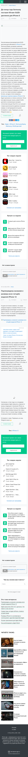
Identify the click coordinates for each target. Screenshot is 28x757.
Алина (12, 286)
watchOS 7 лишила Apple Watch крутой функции (15, 250)
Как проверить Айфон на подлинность (20, 663)
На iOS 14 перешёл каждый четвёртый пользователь (15, 243)
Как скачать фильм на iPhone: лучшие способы (19, 705)
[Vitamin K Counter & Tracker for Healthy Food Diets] (6, 174)
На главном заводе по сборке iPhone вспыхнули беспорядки (16, 546)
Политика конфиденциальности (14, 753)
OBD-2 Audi (12, 194)
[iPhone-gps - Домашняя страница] (1, 1)
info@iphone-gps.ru (15, 751)
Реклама (14, 727)
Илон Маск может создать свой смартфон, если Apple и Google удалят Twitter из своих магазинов (13, 331)
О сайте (14, 729)
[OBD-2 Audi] (6, 195)
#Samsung (9, 126)
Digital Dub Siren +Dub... (12, 489)
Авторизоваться (11, 274)
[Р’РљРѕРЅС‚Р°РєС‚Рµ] (10, 120)
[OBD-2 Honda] (6, 181)
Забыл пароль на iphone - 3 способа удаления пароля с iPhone (19, 684)
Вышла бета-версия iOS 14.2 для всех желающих (16, 236)
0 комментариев (7, 115)
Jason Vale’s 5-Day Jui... (12, 479)
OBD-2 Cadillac (13, 201)
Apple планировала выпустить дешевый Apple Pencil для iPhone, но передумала (16, 530)
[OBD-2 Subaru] (6, 188)
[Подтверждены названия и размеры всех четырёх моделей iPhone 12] (14, 321)
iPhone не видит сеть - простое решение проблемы (20, 695)
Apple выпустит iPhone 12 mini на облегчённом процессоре (16, 229)
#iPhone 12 (15, 430)
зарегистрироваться (20, 274)
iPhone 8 (18, 44)
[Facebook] (12, 120)
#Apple (7, 124)
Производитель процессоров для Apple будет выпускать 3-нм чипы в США (16, 523)
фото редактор (13, 167)
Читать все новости (14, 256)
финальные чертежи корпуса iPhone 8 (12, 96)
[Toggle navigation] (25, 1)
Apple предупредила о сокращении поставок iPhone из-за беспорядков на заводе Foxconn (16, 538)
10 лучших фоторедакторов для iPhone (20, 716)
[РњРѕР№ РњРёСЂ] (16, 120)
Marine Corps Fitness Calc (13, 484)
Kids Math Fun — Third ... (12, 494)
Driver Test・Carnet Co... (15, 160)
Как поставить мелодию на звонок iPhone (19, 642)
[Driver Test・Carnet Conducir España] (6, 161)
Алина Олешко (12, 5)
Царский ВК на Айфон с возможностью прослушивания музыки (20, 653)
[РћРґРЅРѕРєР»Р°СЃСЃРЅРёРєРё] (14, 120)
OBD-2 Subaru (13, 187)
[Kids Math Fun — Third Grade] (4, 495)
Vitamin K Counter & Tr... (15, 173)
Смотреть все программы (14, 207)
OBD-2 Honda (12, 180)
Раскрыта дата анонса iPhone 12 (16, 222)
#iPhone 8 (12, 124)
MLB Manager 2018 (11, 474)
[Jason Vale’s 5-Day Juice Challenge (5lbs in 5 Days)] (4, 480)
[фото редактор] (6, 168)
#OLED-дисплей (16, 126)
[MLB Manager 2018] (4, 475)
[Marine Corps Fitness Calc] (4, 485)
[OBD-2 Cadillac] (6, 202)
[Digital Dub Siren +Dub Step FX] (4, 490)
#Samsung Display (21, 124)
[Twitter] (18, 120)
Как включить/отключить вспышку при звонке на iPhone (20, 674)
